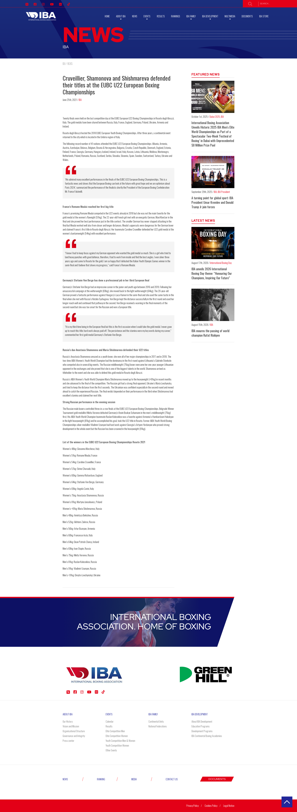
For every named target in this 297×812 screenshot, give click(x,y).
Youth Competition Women (117, 745)
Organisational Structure (74, 731)
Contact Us (172, 779)
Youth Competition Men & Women (120, 741)
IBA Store (264, 16)
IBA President (224, 192)
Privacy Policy (192, 806)
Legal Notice (228, 806)
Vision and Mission (71, 726)
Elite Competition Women (117, 736)
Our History (68, 721)
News (134, 16)
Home (107, 16)
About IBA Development (202, 721)
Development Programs (202, 731)
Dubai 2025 (215, 116)
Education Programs (201, 726)
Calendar (110, 721)
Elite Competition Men (115, 731)
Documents (247, 16)
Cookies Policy (211, 806)
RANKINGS (175, 16)
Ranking (101, 779)
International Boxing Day (221, 263)
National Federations (157, 726)
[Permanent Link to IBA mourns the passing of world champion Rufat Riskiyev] (213, 305)
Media (134, 779)
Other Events (111, 750)
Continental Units (156, 721)
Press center (68, 741)
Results (161, 16)
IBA (80, 100)
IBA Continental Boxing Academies (207, 736)
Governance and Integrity (74, 736)
